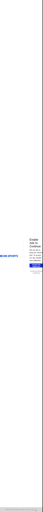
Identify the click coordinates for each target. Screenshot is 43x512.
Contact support (19, 509)
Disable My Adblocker (36, 265)
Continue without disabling (36, 272)
